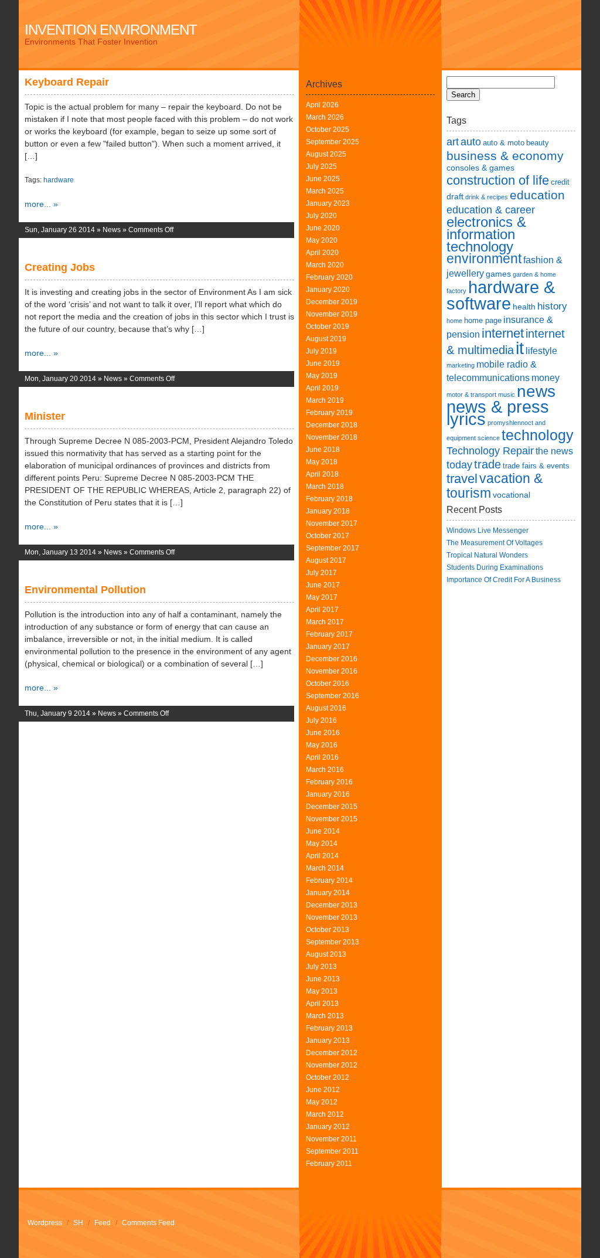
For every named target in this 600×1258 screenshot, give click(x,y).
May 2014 (322, 843)
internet (503, 333)
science (489, 437)
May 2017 (322, 597)
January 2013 (328, 1040)
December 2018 (331, 425)
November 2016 (331, 671)
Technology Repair (490, 450)
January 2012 (328, 1127)
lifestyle (541, 351)
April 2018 (322, 474)
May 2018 (322, 462)
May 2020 (322, 240)
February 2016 (329, 782)
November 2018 (331, 437)
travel (462, 478)
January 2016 (328, 794)
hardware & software (500, 295)
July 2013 (321, 967)
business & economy (505, 155)
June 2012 (323, 1090)
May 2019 (322, 376)
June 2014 (323, 831)
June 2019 (323, 363)
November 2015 (331, 819)
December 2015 (331, 807)
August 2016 (326, 708)
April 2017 (322, 610)
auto (471, 141)
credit (560, 182)
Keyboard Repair (67, 82)
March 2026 (325, 117)
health (524, 306)
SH (78, 1223)
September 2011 (332, 1151)
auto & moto (503, 142)
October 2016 (327, 683)
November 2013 (331, 917)
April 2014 (322, 856)
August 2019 (326, 339)
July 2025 (321, 166)
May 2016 (322, 745)
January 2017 (328, 646)
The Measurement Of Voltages (494, 543)
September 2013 (332, 942)
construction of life (497, 180)
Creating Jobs (60, 267)
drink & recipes (486, 196)
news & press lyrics (497, 413)
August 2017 (326, 560)
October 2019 (327, 326)
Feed (102, 1223)
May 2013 (322, 991)
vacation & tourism (494, 486)
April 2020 (322, 253)
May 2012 (322, 1102)
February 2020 (329, 277)
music (506, 394)
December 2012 (331, 1053)
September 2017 (332, 548)
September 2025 (332, 142)
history (552, 306)
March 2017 (325, 622)
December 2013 (331, 905)
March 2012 (325, 1114)
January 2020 (328, 289)
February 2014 (329, 880)
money (545, 378)
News (112, 230)
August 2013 (326, 954)
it (520, 348)
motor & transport (471, 394)
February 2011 (329, 1164)
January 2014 (328, 893)
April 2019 (322, 388)
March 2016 (325, 770)
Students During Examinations (494, 567)
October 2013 (327, 930)
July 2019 (321, 351)
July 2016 (321, 720)
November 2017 (331, 523)
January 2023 (328, 203)
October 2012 (327, 1077)
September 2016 (332, 696)
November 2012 (331, 1065)
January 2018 (328, 511)
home (454, 320)
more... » (41, 204)
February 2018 (329, 499)
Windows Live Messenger (487, 530)
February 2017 (329, 634)
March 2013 (325, 1016)
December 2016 (331, 659)
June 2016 (323, 733)
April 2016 (322, 757)
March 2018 (325, 486)
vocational (511, 494)
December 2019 (331, 302)
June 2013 (323, 979)
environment (483, 258)
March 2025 (325, 191)
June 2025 (323, 179)
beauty (537, 142)
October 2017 (327, 536)
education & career (490, 209)
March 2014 (325, 868)
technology (538, 435)
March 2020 (325, 265)
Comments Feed (148, 1223)
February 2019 (329, 413)
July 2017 (321, 573)
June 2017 (323, 585)
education (537, 195)
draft (454, 196)
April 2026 (322, 105)
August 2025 (326, 154)
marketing (460, 365)
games (498, 273)
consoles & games (480, 167)
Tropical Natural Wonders (487, 555)
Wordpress (45, 1223)
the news (554, 451)
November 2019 (331, 314)
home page (483, 320)
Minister (45, 416)
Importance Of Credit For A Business (503, 580)
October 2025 (327, 129)
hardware (58, 180)
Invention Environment (111, 30)
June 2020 (323, 228)
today (459, 464)
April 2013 (322, 1003)
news (536, 391)
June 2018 (323, 450)
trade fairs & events (536, 465)
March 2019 (325, 400)
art (452, 141)
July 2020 (321, 216)
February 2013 (329, 1028)
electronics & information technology (486, 234)
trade (487, 464)
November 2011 (331, 1139)
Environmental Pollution (85, 590)
